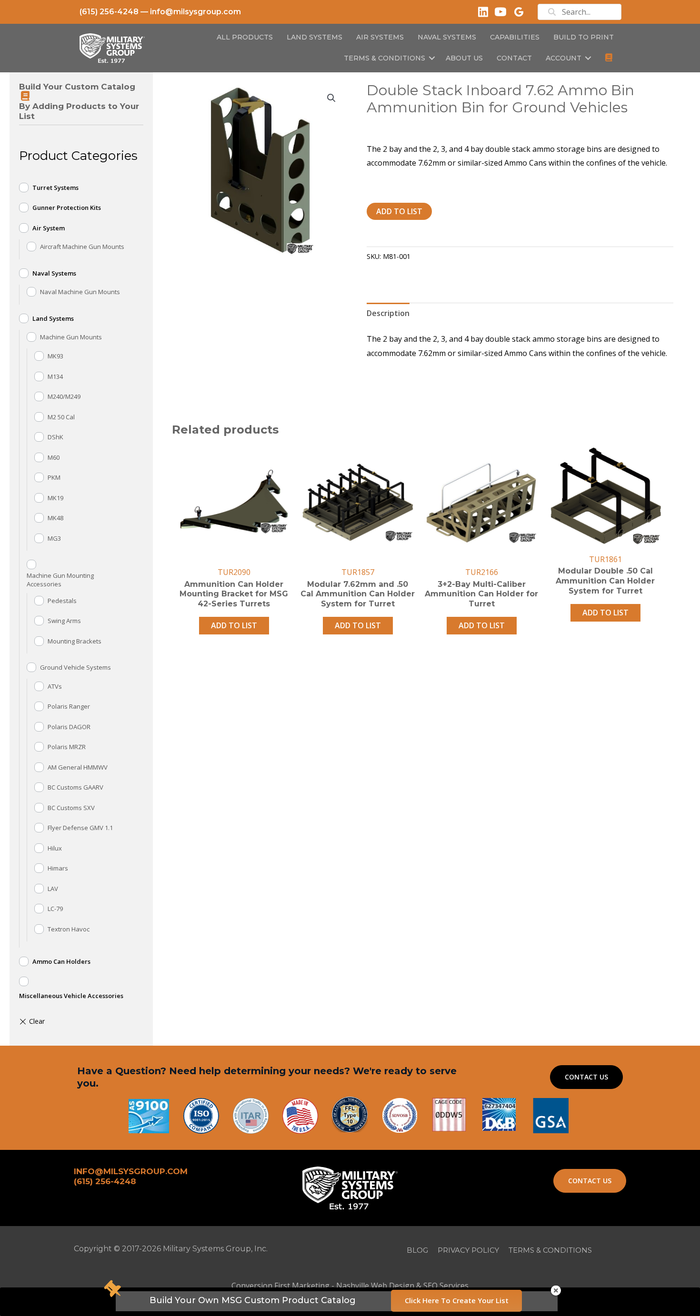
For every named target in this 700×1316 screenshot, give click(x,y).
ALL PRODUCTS (245, 37)
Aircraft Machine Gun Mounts (82, 246)
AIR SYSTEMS (380, 37)
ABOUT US (464, 58)
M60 (54, 457)
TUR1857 (357, 572)
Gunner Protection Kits (66, 207)
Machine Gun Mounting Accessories (60, 579)
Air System (48, 228)
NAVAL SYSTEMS (447, 37)
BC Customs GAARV (75, 787)
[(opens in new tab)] (551, 1114)
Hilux (55, 848)
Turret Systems (55, 187)
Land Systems (53, 318)
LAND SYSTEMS (314, 37)
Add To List (399, 211)
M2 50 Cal (61, 417)
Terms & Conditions (384, 58)
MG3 (54, 538)
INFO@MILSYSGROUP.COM (131, 1171)
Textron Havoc (69, 929)
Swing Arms (64, 620)
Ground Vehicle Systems (75, 667)
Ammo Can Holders (61, 961)
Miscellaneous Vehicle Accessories (71, 995)
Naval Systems (54, 273)
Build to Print (583, 37)
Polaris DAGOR (69, 726)
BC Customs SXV (71, 807)
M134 (55, 376)
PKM (54, 477)
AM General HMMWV (78, 767)
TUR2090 (234, 572)
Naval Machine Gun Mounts (80, 291)
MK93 (55, 356)
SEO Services (446, 1285)
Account (563, 58)
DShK (55, 437)
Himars (58, 868)
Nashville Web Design (375, 1285)
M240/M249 (64, 396)
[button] (432, 58)
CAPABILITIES (515, 37)
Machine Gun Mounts (71, 337)
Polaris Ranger (69, 706)
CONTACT (514, 58)
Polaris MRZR (67, 746)
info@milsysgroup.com (195, 11)
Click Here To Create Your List (457, 1300)
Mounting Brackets (74, 641)
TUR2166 (481, 572)
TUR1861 (605, 559)
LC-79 (55, 908)
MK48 (55, 518)
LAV (53, 888)
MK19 (55, 498)
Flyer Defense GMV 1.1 (80, 827)
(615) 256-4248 (109, 11)
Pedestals (62, 600)
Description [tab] (388, 313)
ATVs (55, 686)
